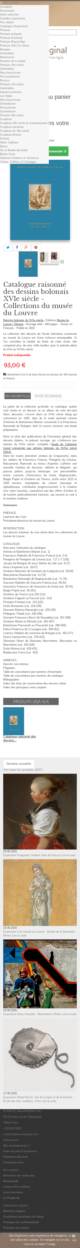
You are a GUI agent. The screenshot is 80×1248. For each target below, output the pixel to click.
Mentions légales (14, 1211)
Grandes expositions (12, 18)
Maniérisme (7, 57)
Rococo (4, 80)
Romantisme (8, 107)
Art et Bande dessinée (14, 150)
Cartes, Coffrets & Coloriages (18, 161)
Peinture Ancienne (11, 37)
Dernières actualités (19, 763)
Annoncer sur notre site (18, 1175)
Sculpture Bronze (10, 134)
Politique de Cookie (16, 1227)
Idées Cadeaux (9, 142)
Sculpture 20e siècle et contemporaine (23, 123)
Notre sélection (9, 14)
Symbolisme (7, 111)
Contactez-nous (13, 1162)
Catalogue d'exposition (14, 26)
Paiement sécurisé (15, 1156)
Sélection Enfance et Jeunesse (19, 158)
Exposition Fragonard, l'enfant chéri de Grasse (31, 855)
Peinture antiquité (11, 34)
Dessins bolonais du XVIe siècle (23, 320)
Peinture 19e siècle (12, 84)
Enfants (5, 138)
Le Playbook (11, 1198)
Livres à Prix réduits (16, 1186)
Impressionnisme (10, 92)
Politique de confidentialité (21, 1222)
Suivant (62, 261)
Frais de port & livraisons (20, 1151)
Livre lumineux (13, 1192)
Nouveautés (7, 10)
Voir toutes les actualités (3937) (22, 769)
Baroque (5, 49)
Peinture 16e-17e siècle (14, 45)
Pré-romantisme (10, 76)
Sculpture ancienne (12, 127)
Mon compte (11, 3)
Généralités (7, 53)
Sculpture (6, 119)
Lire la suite (68, 855)
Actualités (6, 6)
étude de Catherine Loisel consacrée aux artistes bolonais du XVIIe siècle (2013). (40, 448)
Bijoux (4, 146)
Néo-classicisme (10, 72)
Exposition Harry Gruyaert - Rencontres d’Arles (32, 1014)
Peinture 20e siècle (12, 115)
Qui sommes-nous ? (16, 1145)
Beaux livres (7, 154)
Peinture (5, 30)
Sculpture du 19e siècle (14, 130)
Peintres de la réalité (12, 61)
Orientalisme (8, 103)
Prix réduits (7, 22)
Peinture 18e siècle (12, 65)
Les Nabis (6, 96)
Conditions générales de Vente (23, 1216)
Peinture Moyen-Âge (12, 41)
